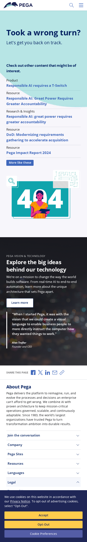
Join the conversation (24, 435)
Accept (43, 515)
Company (15, 445)
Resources (15, 463)
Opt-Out (44, 524)
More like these (20, 163)
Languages (16, 473)
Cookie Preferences (43, 534)
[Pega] (18, 5)
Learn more (19, 303)
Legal (12, 482)
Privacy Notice (20, 501)
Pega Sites (15, 454)
